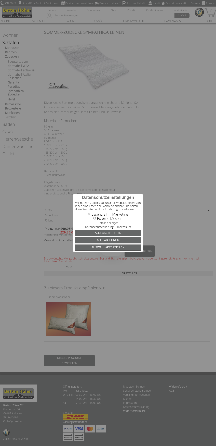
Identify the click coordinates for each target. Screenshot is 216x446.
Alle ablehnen (108, 240)
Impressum (123, 227)
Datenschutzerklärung (99, 227)
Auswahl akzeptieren (108, 247)
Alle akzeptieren (108, 232)
